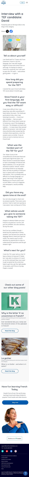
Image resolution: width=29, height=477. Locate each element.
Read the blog (10, 331)
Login (22, 2)
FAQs (2, 468)
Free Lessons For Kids (5, 465)
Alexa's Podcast (4, 461)
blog (2, 27)
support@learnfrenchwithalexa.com (9, 446)
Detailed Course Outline (6, 459)
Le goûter (6, 358)
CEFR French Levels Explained (7, 463)
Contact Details (4, 457)
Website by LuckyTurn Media (7, 474)
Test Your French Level (5, 466)
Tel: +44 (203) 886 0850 (6, 448)
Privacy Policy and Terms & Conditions (9, 455)
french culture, (21, 360)
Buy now (15, 402)
